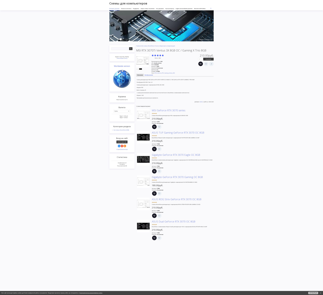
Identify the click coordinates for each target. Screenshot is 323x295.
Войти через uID (122, 142)
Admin (201, 102)
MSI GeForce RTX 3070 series (168, 110)
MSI (174, 73)
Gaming (166, 73)
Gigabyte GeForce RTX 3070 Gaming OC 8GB (177, 177)
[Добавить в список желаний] (206, 64)
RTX (163, 73)
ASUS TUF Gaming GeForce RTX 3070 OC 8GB (178, 132)
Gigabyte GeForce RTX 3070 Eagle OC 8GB (176, 155)
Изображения (149, 75)
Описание (140, 75)
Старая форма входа (122, 149)
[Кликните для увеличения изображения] (142, 60)
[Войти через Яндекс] (122, 146)
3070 (155, 73)
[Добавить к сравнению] (211, 64)
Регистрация (120, 58)
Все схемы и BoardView (121, 130)
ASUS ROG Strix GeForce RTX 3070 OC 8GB (176, 199)
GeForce (159, 73)
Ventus (170, 73)
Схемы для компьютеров (128, 3)
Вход (126, 58)
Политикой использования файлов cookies (90, 293)
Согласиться (313, 293)
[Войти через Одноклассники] (125, 146)
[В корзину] (154, 127)
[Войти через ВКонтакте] (119, 146)
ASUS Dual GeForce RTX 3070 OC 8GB (173, 221)
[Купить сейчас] (200, 64)
